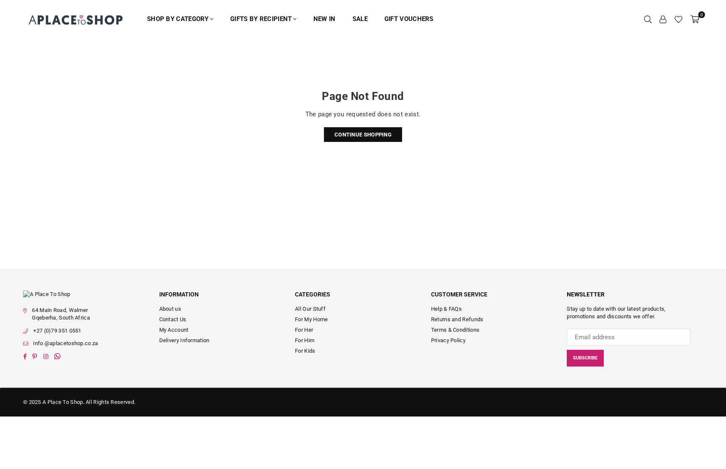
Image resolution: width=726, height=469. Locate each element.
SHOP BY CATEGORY (178, 19)
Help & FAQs (446, 309)
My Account (174, 330)
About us (170, 309)
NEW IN (324, 19)
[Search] (647, 18)
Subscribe (585, 358)
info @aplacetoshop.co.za (65, 343)
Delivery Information (184, 340)
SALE (360, 19)
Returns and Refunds (457, 319)
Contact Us (173, 319)
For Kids (305, 351)
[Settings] (663, 18)
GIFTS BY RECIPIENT (261, 19)
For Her (304, 330)
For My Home (311, 319)
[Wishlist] (679, 18)
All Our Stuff (310, 309)
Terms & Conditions (455, 330)
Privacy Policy (448, 340)
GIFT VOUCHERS (409, 19)
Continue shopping (363, 134)
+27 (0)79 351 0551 (57, 331)
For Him (304, 340)
